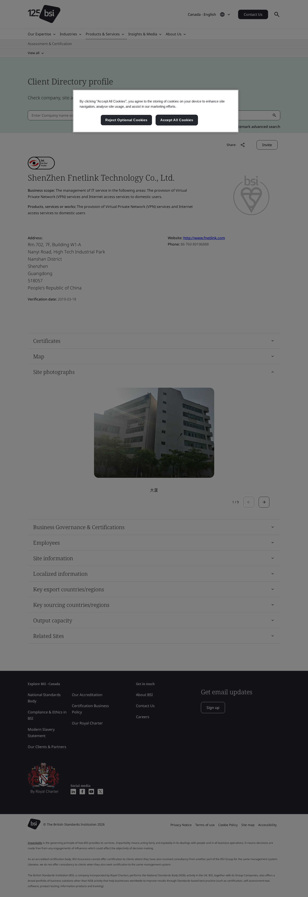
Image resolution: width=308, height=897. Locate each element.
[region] (156, 111)
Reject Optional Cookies (126, 120)
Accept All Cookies (176, 120)
